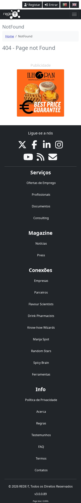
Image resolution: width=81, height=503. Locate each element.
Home (9, 36)
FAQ (41, 447)
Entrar (53, 5)
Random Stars (41, 351)
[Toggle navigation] (74, 14)
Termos (41, 458)
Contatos (41, 470)
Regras (41, 423)
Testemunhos (41, 435)
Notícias (41, 243)
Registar (34, 5)
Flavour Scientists (41, 304)
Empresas (41, 281)
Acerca (41, 412)
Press (41, 255)
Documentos (41, 206)
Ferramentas (41, 374)
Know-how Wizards (41, 327)
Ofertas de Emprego (41, 183)
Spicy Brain (41, 363)
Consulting (41, 218)
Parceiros (41, 292)
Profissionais (41, 194)
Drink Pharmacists (41, 316)
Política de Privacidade (41, 400)
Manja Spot (41, 339)
